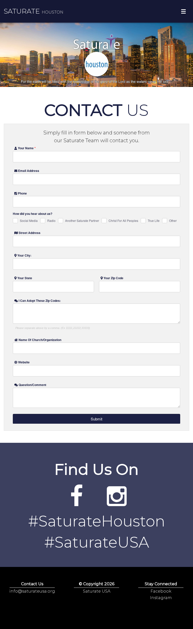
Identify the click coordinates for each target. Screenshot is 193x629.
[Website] (76, 503)
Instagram (161, 597)
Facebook (161, 591)
